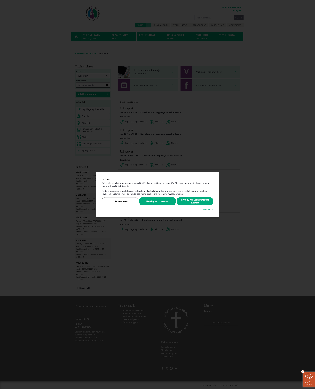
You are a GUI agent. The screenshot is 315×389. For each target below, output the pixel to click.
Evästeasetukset (120, 201)
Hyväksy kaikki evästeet (157, 201)
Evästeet (208, 209)
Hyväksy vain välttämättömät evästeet (195, 201)
